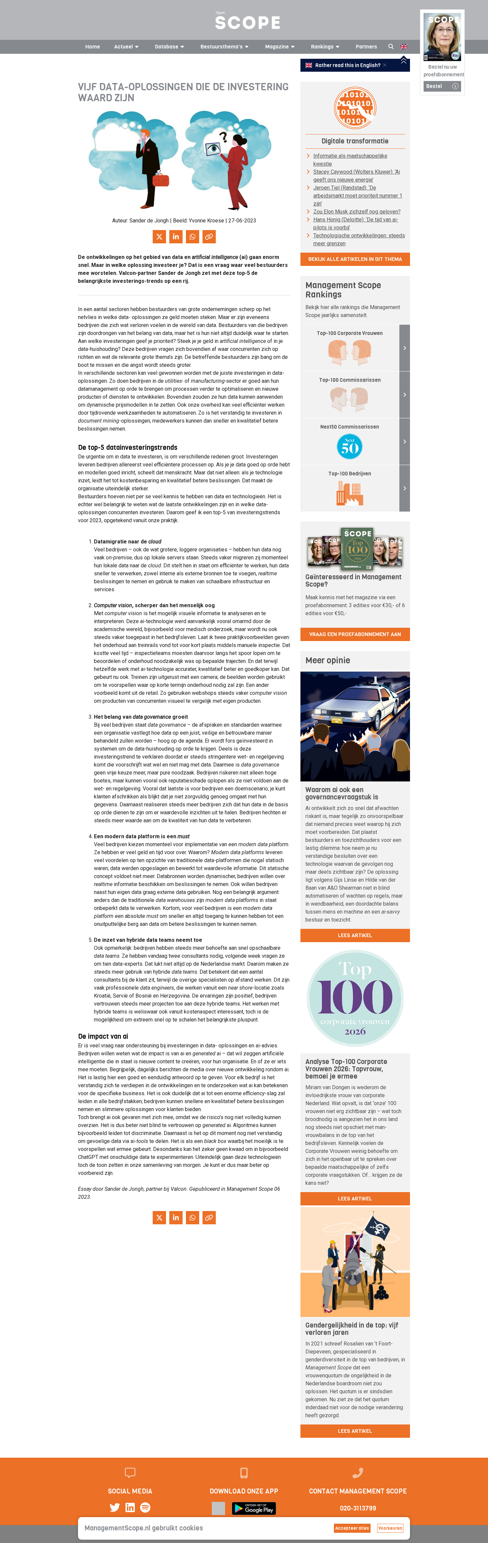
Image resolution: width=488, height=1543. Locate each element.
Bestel (434, 86)
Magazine (277, 46)
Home (92, 46)
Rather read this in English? (347, 65)
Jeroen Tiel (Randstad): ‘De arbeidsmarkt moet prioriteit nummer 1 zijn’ (357, 196)
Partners (366, 46)
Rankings (322, 46)
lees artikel (355, 935)
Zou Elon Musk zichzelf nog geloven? (357, 211)
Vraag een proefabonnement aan (355, 634)
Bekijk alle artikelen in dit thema (355, 259)
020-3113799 (358, 1508)
